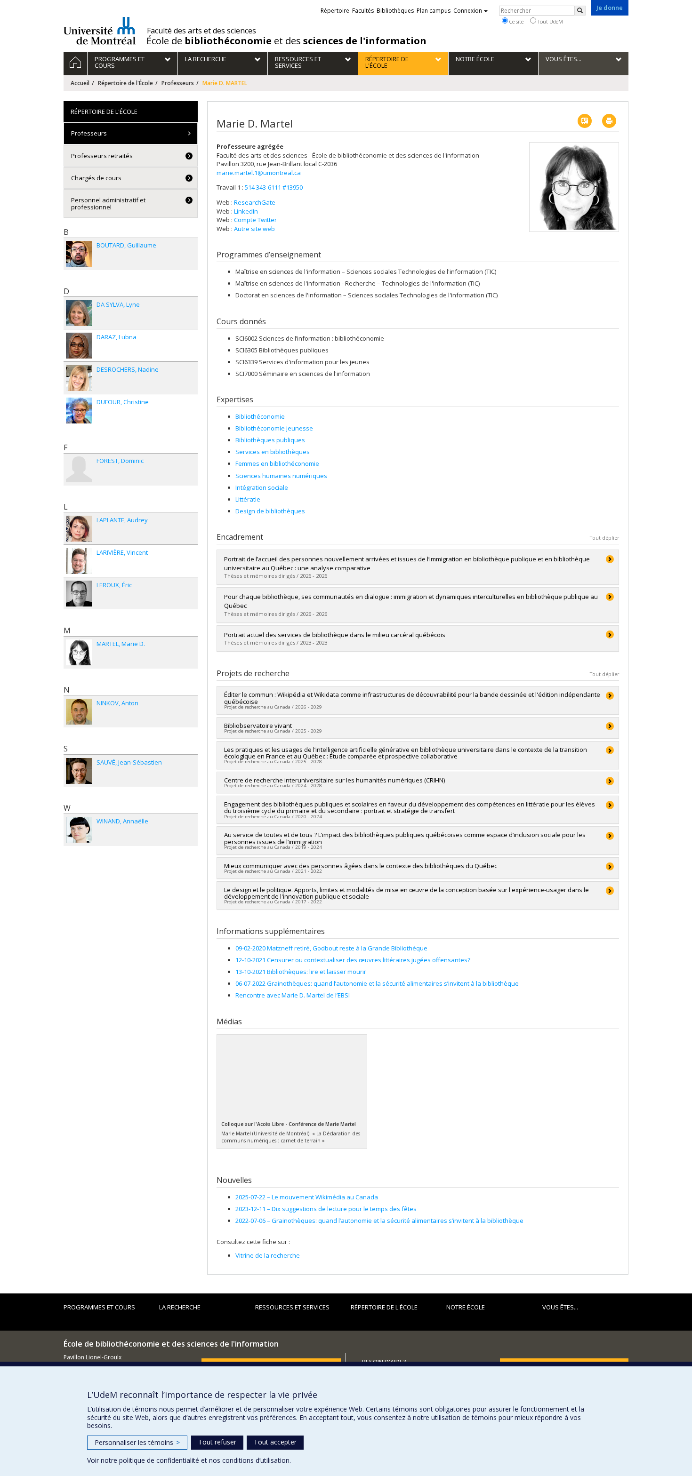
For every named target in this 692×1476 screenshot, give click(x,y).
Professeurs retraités (102, 156)
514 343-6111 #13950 (274, 187)
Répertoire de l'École (125, 83)
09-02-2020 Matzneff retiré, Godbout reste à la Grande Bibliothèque (331, 948)
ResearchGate (254, 202)
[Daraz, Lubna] (79, 346)
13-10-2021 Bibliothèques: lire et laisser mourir (300, 971)
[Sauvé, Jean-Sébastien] (79, 771)
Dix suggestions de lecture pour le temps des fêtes (326, 1209)
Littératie (247, 499)
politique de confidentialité (159, 1460)
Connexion (467, 11)
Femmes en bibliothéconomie (277, 463)
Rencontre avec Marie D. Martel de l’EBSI (292, 995)
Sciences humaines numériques (281, 475)
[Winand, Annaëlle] (79, 830)
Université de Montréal (100, 30)
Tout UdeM (549, 21)
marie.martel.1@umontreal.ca (259, 172)
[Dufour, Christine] (79, 410)
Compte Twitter (255, 219)
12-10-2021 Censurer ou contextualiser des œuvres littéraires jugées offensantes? (352, 960)
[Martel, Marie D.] (79, 652)
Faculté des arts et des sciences (201, 30)
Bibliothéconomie (260, 416)
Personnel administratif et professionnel (108, 203)
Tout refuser (217, 1441)
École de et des (286, 41)
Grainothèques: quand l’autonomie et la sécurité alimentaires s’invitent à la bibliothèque (379, 1220)
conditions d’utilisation (256, 1460)
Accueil (80, 83)
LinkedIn (246, 211)
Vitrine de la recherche (267, 1255)
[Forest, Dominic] (79, 469)
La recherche (180, 1307)
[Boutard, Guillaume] (79, 254)
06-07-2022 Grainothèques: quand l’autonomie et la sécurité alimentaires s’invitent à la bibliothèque (377, 983)
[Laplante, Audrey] (79, 529)
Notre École (465, 1307)
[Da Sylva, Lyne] (79, 313)
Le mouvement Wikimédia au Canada (306, 1197)
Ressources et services (292, 1307)
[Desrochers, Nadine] (79, 378)
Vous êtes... (560, 1307)
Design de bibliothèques (270, 511)
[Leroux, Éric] (79, 593)
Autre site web (254, 228)
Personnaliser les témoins (137, 1442)
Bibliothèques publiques (270, 440)
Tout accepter (275, 1441)
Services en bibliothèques (272, 451)
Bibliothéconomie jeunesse (274, 428)
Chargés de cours (96, 178)
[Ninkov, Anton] (79, 712)
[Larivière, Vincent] (79, 561)
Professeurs (177, 83)
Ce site (515, 21)
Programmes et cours (99, 1307)
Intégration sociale (261, 487)
